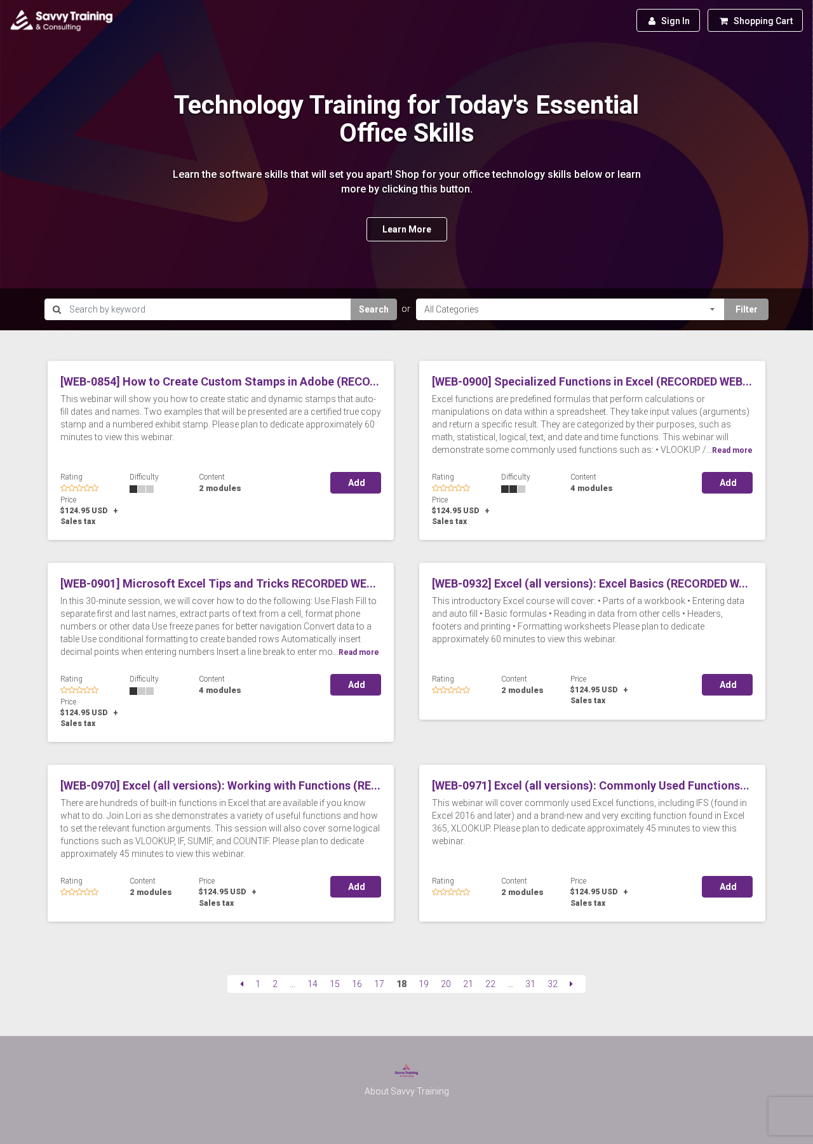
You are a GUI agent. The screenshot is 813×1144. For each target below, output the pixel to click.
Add (355, 483)
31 (530, 984)
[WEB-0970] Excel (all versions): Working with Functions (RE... (220, 785)
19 (424, 984)
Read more (732, 450)
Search (374, 309)
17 (379, 984)
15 (335, 984)
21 (468, 984)
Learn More (406, 229)
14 (312, 984)
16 (357, 984)
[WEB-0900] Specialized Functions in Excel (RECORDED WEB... (592, 381)
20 (446, 984)
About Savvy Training (407, 1091)
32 (553, 984)
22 (490, 984)
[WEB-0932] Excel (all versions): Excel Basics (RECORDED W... (590, 583)
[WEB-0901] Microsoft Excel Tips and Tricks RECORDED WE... (218, 583)
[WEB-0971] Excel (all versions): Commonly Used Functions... (590, 785)
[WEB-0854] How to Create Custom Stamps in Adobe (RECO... (219, 381)
